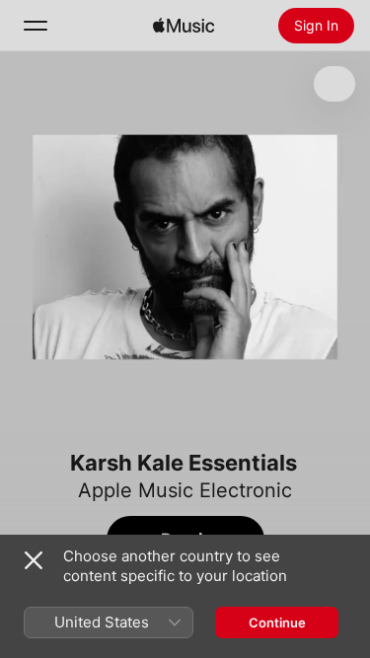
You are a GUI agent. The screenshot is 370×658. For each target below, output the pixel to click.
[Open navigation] (35, 25)
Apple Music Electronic (185, 490)
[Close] (33, 560)
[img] (183, 26)
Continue (277, 622)
